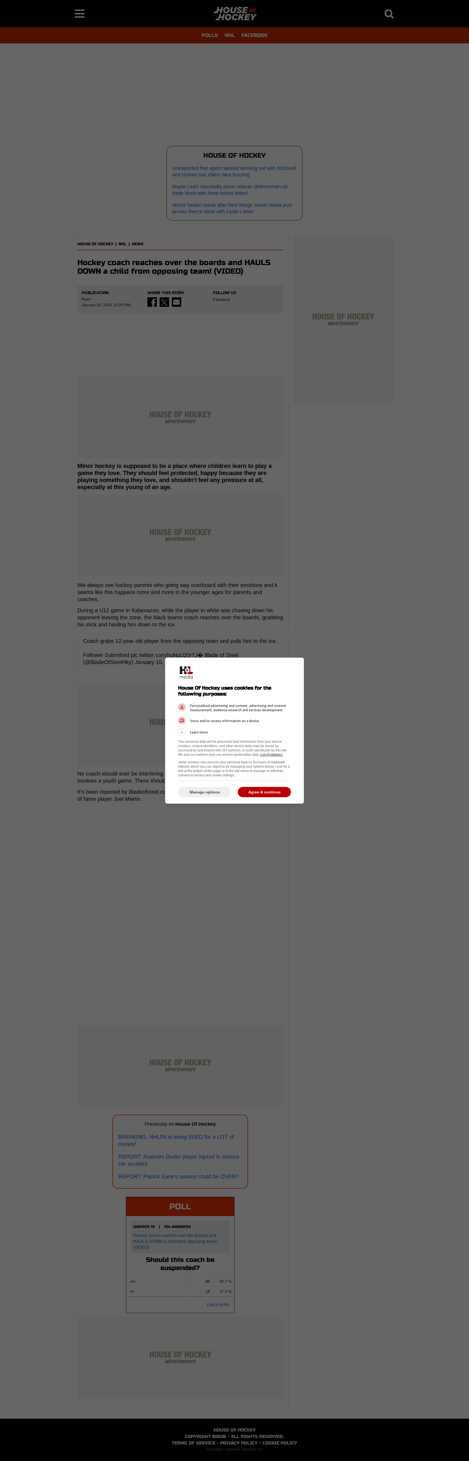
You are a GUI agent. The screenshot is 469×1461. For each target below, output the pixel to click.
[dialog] (234, 731)
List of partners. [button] (271, 755)
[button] (234, 732)
